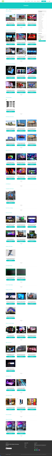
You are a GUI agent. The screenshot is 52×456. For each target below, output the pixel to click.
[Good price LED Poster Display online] (21, 412)
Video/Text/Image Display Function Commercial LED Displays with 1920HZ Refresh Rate (32, 144)
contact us (38, 1)
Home (25, 1)
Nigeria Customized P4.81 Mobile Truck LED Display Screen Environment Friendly (10, 336)
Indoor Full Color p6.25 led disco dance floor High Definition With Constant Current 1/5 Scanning (10, 389)
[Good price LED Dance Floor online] (21, 393)
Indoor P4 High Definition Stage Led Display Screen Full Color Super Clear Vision (10, 177)
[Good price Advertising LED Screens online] (21, 148)
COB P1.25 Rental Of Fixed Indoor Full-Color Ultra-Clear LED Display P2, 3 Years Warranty (31, 91)
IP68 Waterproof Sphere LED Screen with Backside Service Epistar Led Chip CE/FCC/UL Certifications (10, 432)
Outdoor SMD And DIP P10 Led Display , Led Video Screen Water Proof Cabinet (10, 24)
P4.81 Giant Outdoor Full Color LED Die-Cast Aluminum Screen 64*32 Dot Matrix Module (32, 57)
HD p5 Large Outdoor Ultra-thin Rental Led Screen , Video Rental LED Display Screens (21, 240)
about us (28, 1)
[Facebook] (0, 455)
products (32, 1)
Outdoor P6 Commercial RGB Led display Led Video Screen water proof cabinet (21, 24)
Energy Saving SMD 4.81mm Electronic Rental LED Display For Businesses (10, 240)
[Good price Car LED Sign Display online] (21, 287)
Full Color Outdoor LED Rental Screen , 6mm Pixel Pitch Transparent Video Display (10, 57)
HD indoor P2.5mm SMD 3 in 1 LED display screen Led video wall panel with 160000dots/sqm (32, 24)
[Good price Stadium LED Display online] (21, 263)
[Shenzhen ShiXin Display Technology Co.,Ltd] (3, 1)
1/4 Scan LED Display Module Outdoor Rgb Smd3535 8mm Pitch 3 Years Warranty (10, 278)
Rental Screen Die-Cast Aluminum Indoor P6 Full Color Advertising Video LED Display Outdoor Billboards (21, 76)
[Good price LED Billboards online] (21, 186)
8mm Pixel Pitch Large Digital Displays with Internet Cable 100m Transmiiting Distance (10, 129)
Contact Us (25, 447)
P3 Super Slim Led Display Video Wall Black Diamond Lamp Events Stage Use (32, 163)
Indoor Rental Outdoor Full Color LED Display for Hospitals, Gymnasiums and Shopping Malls (10, 43)
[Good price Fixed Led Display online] (21, 417)
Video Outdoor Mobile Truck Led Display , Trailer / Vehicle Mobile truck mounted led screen (21, 336)
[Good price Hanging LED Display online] (21, 321)
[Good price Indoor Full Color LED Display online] (21, 95)
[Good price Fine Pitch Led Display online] (21, 210)
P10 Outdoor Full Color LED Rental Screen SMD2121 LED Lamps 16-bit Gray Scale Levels (21, 57)
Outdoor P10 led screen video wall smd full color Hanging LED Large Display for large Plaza (10, 317)
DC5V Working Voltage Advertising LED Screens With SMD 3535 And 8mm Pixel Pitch (31, 129)
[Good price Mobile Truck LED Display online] (21, 340)
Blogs (25, 446)
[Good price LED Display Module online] (21, 282)
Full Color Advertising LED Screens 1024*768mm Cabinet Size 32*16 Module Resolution (21, 144)
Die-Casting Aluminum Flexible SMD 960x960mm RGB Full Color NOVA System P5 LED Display (10, 91)
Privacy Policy (7, 454)
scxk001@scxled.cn (41, 36)
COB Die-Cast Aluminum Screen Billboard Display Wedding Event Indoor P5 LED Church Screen (32, 76)
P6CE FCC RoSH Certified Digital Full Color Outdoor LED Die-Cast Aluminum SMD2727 (32, 43)
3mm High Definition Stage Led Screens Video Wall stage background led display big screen (10, 163)
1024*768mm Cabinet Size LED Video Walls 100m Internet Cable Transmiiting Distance (10, 144)
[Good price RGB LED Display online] (21, 28)
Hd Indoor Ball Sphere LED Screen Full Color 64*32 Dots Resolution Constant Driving (21, 432)
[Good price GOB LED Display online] (21, 114)
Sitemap (9, 454)
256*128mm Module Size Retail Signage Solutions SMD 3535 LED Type (21, 129)
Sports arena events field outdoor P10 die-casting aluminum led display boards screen (10, 259)
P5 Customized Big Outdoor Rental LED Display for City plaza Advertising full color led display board (21, 225)
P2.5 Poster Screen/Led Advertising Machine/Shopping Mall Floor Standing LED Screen (21, 408)
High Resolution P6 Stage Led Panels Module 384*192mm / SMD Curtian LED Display (21, 163)
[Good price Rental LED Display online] (21, 244)
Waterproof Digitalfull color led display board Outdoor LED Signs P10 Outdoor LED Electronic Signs (10, 225)
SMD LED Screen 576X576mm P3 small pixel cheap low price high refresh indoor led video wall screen (32, 355)
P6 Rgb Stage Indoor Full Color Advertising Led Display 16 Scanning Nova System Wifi (10, 370)
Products (25, 445)
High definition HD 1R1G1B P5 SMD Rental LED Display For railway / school (32, 225)
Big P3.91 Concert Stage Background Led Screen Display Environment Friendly (32, 177)
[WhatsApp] (38, 39)
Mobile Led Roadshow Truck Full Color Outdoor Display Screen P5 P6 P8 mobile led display (31, 336)
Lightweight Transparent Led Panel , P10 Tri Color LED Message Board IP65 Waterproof (10, 201)
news (35, 1)
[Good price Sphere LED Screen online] (21, 436)
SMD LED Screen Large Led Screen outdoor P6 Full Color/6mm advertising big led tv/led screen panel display (21, 355)
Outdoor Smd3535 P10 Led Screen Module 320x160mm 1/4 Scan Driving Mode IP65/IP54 (21, 278)
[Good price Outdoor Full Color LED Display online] (21, 61)
